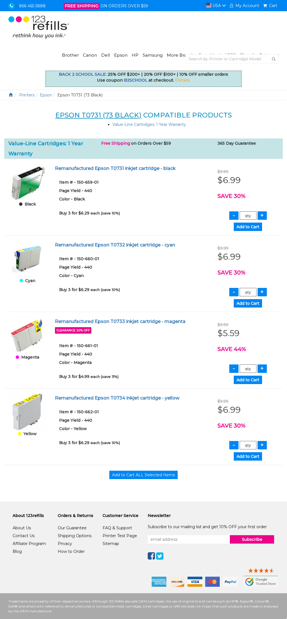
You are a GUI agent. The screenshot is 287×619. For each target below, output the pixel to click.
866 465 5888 (32, 5)
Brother (70, 55)
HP (135, 55)
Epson (121, 55)
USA (216, 5)
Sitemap (111, 543)
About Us (22, 527)
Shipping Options (74, 535)
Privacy (65, 543)
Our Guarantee (72, 527)
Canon (90, 55)
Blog (17, 551)
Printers (26, 95)
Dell (105, 55)
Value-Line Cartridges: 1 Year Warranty (149, 124)
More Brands (180, 55)
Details (182, 80)
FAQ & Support (117, 527)
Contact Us (23, 535)
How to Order (71, 551)
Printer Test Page (120, 535)
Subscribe (252, 539)
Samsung (153, 55)
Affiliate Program (29, 543)
